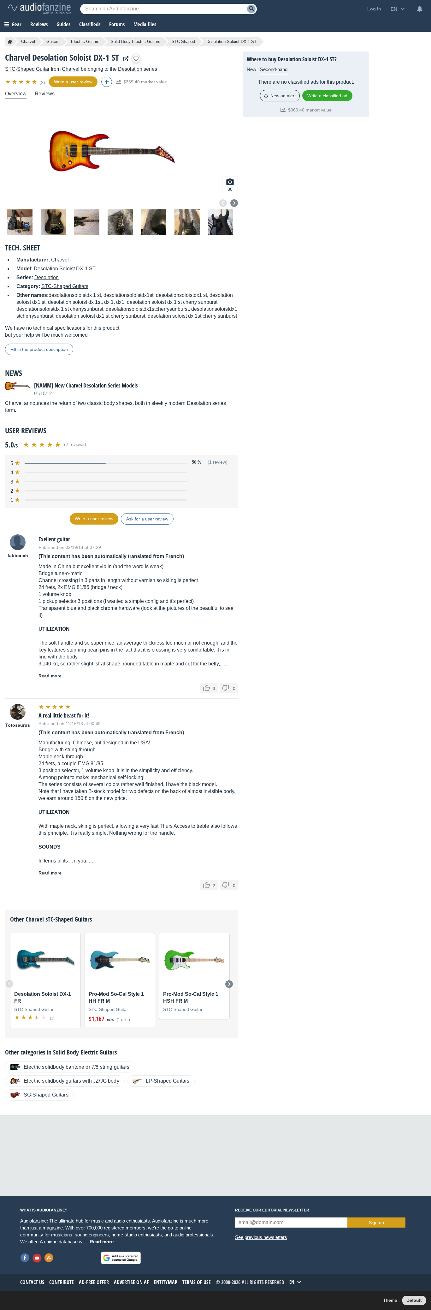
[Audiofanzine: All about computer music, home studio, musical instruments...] (39, 9)
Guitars (53, 41)
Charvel (28, 41)
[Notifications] (419, 9)
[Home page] (10, 41)
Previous (223, 203)
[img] (21, 82)
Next (234, 203)
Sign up (376, 1222)
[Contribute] (106, 82)
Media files (144, 24)
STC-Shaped (183, 41)
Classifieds (89, 24)
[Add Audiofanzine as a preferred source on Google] (121, 1258)
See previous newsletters (261, 1237)
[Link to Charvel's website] (124, 59)
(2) (42, 82)
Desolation (130, 69)
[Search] (251, 9)
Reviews (39, 24)
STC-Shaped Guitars (64, 286)
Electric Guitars (85, 41)
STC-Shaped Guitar (27, 69)
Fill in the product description (39, 349)
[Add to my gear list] (136, 58)
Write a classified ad (327, 95)
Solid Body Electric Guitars (135, 41)
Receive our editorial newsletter (272, 1210)
